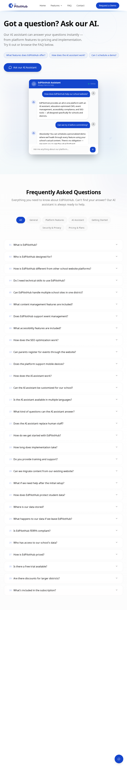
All (20, 219)
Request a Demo (107, 5)
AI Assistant (78, 219)
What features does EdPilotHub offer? (25, 55)
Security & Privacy (52, 227)
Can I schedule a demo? (104, 55)
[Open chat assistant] (119, 759)
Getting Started (100, 219)
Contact (80, 5)
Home (43, 5)
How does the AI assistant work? (68, 55)
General (34, 219)
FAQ (69, 5)
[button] (63, 117)
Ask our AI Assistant (25, 67)
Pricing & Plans (76, 227)
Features (55, 5)
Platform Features (55, 219)
